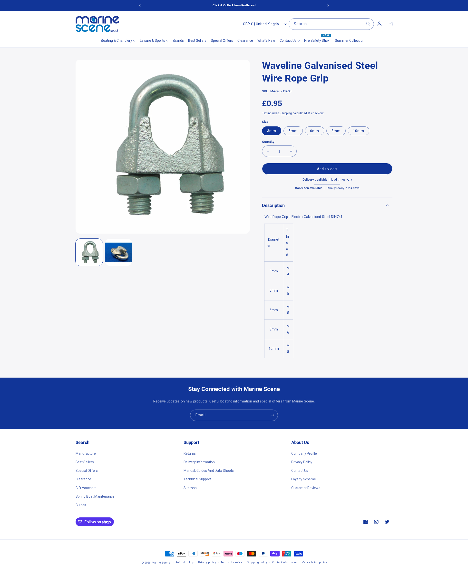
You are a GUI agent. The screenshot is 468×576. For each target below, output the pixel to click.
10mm (358, 131)
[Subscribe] (272, 415)
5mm (293, 131)
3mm (271, 131)
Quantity (268, 142)
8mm (336, 131)
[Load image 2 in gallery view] (118, 252)
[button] (327, 205)
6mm (314, 131)
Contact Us (299, 470)
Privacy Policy (301, 462)
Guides (81, 505)
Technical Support (197, 479)
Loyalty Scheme (303, 479)
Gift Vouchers (86, 488)
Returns (190, 453)
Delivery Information (199, 462)
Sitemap (190, 488)
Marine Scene (161, 562)
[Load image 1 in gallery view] (89, 252)
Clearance (83, 479)
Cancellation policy (314, 562)
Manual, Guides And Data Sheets (209, 470)
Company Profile (304, 453)
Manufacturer (86, 453)
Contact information (285, 562)
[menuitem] (118, 40)
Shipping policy (257, 562)
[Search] (368, 24)
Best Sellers (85, 462)
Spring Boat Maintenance (95, 496)
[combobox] (331, 24)
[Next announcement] (328, 5)
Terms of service (232, 562)
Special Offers (87, 470)
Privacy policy (207, 562)
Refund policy (185, 562)
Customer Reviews (305, 488)
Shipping (286, 113)
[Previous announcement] (140, 5)
